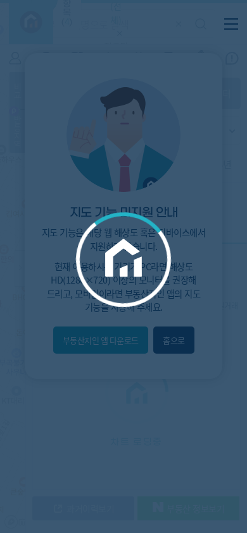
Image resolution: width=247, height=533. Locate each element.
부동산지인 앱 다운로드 (101, 340)
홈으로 (174, 340)
